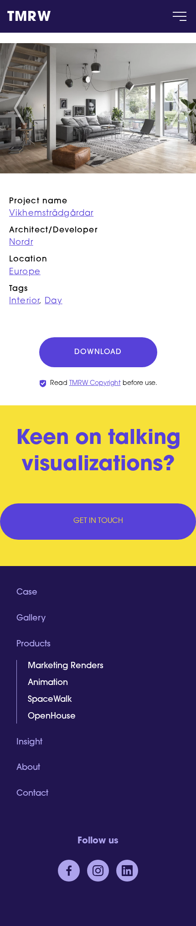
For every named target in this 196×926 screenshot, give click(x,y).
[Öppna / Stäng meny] (179, 16)
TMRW (29, 18)
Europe (25, 272)
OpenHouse (52, 717)
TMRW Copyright (95, 383)
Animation (48, 683)
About (28, 768)
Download (98, 352)
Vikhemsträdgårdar (51, 214)
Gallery (31, 619)
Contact (32, 794)
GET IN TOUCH (98, 521)
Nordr (21, 243)
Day (53, 301)
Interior (24, 301)
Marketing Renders (65, 666)
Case (26, 593)
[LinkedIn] (127, 871)
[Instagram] (98, 871)
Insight (29, 743)
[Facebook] (69, 871)
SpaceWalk (50, 700)
